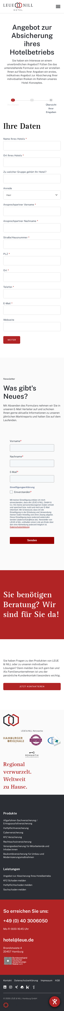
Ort (6, 270)
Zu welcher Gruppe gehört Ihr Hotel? (24, 171)
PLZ (6, 253)
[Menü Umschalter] (58, 6)
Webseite (8, 319)
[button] (6, 1005)
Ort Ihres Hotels (13, 155)
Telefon (8, 286)
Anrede (7, 188)
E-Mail (7, 303)
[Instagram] (10, 987)
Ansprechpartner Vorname (19, 204)
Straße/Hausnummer (16, 237)
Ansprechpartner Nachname (20, 221)
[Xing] (16, 987)
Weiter (12, 340)
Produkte (10, 813)
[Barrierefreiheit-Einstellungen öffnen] (54, 1001)
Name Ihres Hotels (15, 138)
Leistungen (11, 869)
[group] (32, 106)
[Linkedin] (5, 987)
